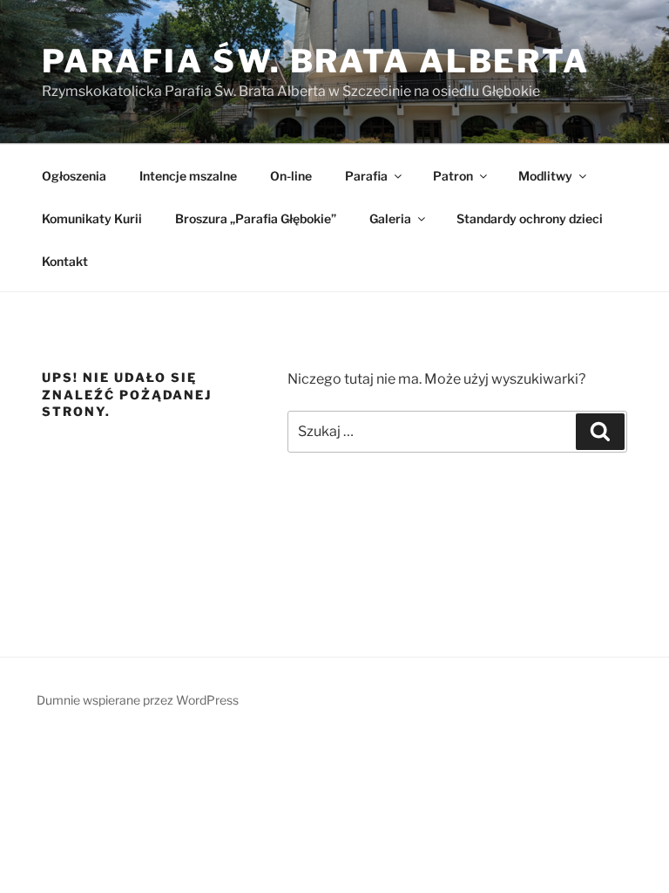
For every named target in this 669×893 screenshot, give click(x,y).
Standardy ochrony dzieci (529, 218)
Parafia (366, 175)
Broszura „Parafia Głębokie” (255, 218)
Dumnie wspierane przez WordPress (138, 699)
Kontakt (65, 261)
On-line (291, 175)
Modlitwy (545, 175)
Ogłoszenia (74, 175)
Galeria (390, 218)
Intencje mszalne (188, 175)
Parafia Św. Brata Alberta (316, 61)
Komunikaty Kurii (92, 218)
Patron (453, 175)
